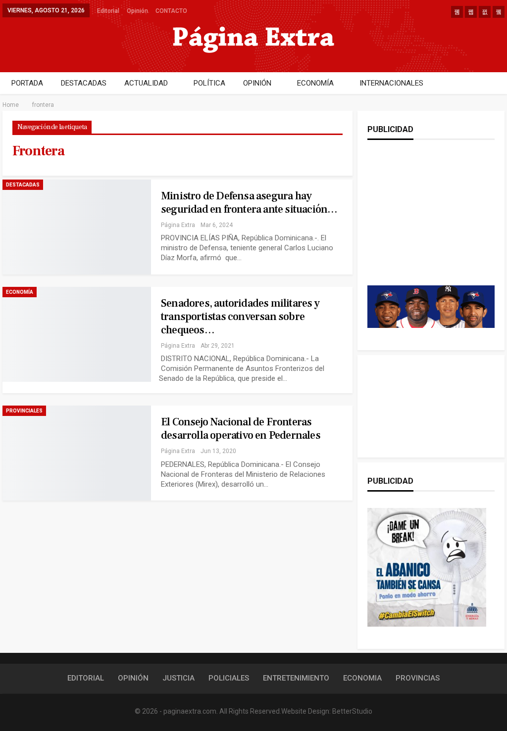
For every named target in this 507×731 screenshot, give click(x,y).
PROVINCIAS (418, 678)
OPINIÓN (257, 83)
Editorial (108, 10)
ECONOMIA (362, 678)
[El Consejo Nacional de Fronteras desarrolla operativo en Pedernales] (76, 453)
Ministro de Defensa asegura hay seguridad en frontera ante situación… (249, 202)
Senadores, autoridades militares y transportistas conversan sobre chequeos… (240, 316)
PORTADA (27, 83)
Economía (19, 292)
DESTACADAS (83, 83)
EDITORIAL (85, 678)
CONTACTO (171, 10)
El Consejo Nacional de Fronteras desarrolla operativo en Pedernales (240, 428)
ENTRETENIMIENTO (296, 678)
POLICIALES (228, 678)
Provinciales (24, 410)
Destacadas (23, 184)
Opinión (137, 10)
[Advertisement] (431, 222)
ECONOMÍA (315, 83)
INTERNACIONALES (391, 83)
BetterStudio (352, 711)
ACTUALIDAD (146, 83)
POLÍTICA (209, 83)
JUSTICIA (178, 678)
